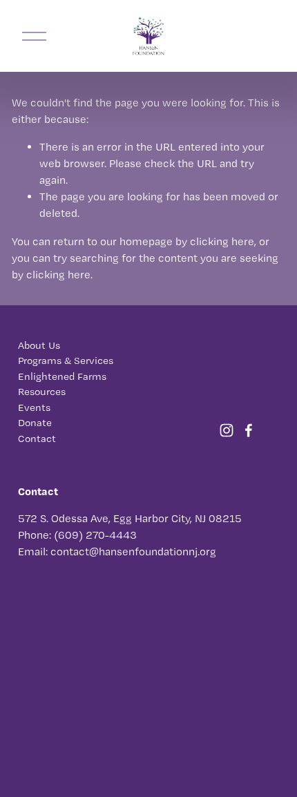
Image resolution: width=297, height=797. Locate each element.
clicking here (222, 241)
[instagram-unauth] (226, 430)
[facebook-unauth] (249, 430)
